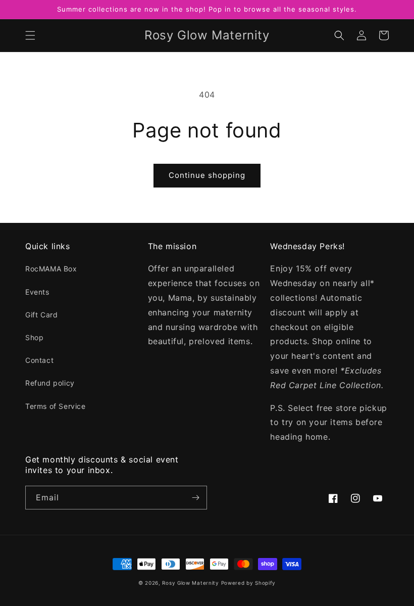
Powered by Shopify (248, 583)
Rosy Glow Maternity (190, 583)
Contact (39, 360)
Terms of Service (55, 406)
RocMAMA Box (51, 268)
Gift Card (41, 314)
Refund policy (50, 383)
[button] (30, 35)
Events (37, 292)
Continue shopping (207, 175)
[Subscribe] (195, 497)
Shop (34, 337)
